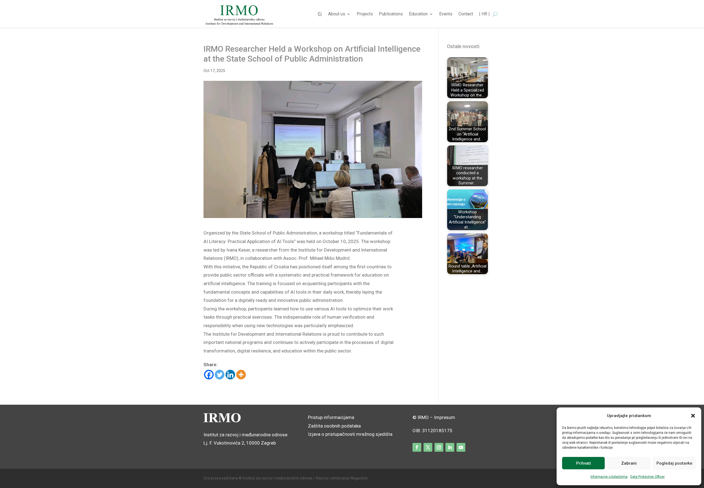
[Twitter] (219, 374)
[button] (693, 415)
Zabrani (629, 463)
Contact (465, 14)
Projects (365, 14)
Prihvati (583, 463)
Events (445, 14)
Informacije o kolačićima (609, 477)
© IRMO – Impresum (434, 417)
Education (418, 14)
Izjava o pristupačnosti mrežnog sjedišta (350, 434)
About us (336, 14)
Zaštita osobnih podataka (334, 426)
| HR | (484, 14)
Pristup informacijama (331, 417)
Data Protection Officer (647, 477)
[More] (241, 374)
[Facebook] (209, 374)
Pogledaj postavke (674, 463)
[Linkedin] (230, 374)
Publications (391, 14)
